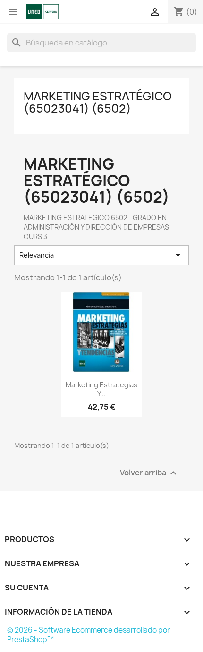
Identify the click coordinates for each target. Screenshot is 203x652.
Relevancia (101, 255)
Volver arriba (149, 473)
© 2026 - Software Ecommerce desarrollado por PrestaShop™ (88, 634)
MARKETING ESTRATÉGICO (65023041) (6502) (98, 102)
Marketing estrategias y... (101, 389)
